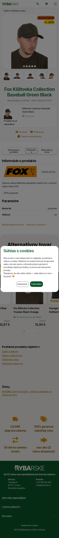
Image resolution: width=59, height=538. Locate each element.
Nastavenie (22, 284)
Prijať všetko (36, 284)
